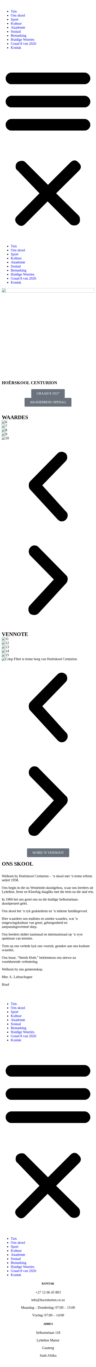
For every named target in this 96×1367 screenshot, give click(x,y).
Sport (14, 19)
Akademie (18, 27)
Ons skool (18, 15)
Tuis (14, 11)
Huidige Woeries (22, 39)
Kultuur (16, 23)
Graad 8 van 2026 (23, 43)
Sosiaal (16, 31)
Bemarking (18, 35)
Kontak (16, 48)
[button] (48, 147)
